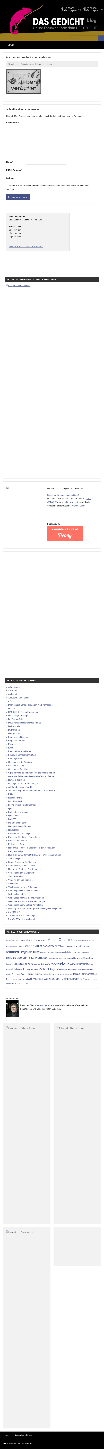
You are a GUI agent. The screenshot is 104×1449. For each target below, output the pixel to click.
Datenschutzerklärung (23, 1435)
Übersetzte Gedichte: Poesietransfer (24, 869)
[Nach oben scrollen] (99, 1444)
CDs (10, 701)
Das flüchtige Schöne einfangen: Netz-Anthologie (30, 705)
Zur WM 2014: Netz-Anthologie (22, 919)
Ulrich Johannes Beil (18, 979)
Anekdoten (13, 691)
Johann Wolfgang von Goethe (57, 958)
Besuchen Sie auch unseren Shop (62, 495)
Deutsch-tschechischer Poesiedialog (24, 723)
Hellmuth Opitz (14, 958)
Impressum (7, 1435)
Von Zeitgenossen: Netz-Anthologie (24, 891)
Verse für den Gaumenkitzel (20, 880)
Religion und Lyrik (16, 851)
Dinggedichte (14, 733)
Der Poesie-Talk (15, 719)
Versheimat (13, 883)
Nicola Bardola (82, 969)
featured (12, 952)
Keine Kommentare (44, 64)
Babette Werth (80, 940)
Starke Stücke (59, 974)
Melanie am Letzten (17, 823)
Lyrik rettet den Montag (18, 812)
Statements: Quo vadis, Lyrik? (21, 866)
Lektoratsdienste (71, 502)
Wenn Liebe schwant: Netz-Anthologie (25, 905)
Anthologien (13, 694)
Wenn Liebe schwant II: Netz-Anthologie (26, 898)
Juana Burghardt (75, 958)
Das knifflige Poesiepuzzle (20, 716)
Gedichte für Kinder (17, 766)
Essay (11, 748)
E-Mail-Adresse (14, 170)
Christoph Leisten (16, 946)
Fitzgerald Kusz (29, 952)
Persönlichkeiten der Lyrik (19, 833)
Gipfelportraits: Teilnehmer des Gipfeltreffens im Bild (31, 773)
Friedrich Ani (58, 952)
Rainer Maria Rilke (36, 974)
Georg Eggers (85, 952)
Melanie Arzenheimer (25, 969)
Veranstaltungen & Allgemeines (22, 873)
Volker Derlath (70, 978)
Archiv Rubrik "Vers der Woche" (26, 247)
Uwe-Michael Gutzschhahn (43, 978)
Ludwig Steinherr (78, 964)
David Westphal (68, 946)
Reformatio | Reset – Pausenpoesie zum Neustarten (31, 848)
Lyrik (10, 808)
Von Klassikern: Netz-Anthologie (22, 887)
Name (9, 162)
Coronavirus (32, 946)
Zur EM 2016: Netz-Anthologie (22, 916)
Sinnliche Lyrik (14, 858)
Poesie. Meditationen (17, 841)
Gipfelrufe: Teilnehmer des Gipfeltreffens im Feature (31, 776)
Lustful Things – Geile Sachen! (22, 805)
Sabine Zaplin (48, 974)
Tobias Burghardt (82, 974)
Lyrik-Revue (13, 816)
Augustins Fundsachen (18, 698)
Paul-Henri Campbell (20, 974)
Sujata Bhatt (68, 974)
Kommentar (12, 123)
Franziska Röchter (47, 952)
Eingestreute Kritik (16, 741)
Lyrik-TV (12, 819)
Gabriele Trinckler (71, 952)
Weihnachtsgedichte (17, 894)
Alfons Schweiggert (36, 940)
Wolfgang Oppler (21, 983)
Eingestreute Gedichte (18, 737)
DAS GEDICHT (15, 708)
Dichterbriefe (14, 726)
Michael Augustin (50, 969)
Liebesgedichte (15, 798)
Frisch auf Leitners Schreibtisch (22, 755)
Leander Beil (39, 964)
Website (10, 178)
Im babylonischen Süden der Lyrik (23, 783)
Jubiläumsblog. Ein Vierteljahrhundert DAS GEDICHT (32, 791)
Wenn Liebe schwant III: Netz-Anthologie (26, 901)
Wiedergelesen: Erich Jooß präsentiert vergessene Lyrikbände (36, 908)
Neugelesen (13, 830)
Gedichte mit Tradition (18, 769)
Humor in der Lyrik (16, 780)
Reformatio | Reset (16, 844)
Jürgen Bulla (88, 958)
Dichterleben (14, 730)
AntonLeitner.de (45, 1005)
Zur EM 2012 (14, 912)
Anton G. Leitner (27, 64)
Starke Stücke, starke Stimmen (22, 862)
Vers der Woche (15, 876)
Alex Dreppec (21, 940)
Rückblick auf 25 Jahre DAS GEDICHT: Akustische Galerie (34, 855)
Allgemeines (14, 687)
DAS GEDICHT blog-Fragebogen (23, 712)
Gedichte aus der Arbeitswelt (21, 762)
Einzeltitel (12, 744)
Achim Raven (10, 940)
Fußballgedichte (15, 758)
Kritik (10, 794)
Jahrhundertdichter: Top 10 (20, 787)
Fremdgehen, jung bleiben (20, 751)
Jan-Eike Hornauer (35, 957)
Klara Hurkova (24, 963)
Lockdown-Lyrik (15, 801)
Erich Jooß (83, 946)
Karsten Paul (11, 964)
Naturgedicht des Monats (19, 826)
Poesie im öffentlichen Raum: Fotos (24, 837)
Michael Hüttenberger (69, 970)
